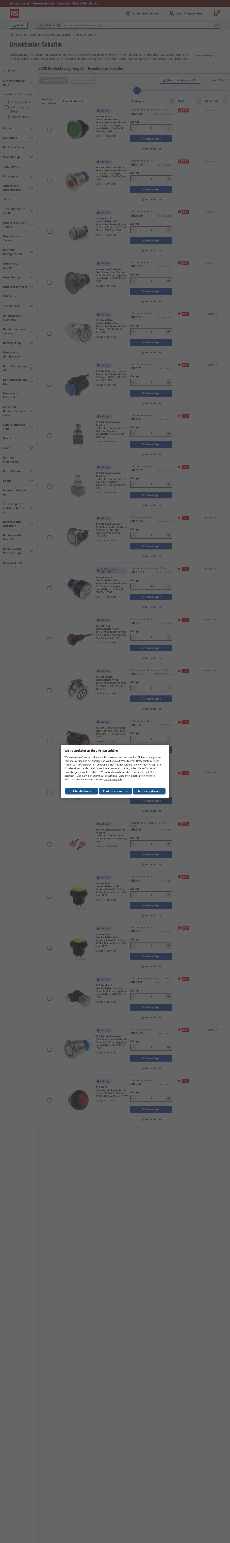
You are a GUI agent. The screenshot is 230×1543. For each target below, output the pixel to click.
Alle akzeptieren (149, 791)
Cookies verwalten (115, 791)
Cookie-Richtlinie (113, 779)
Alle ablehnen (82, 791)
